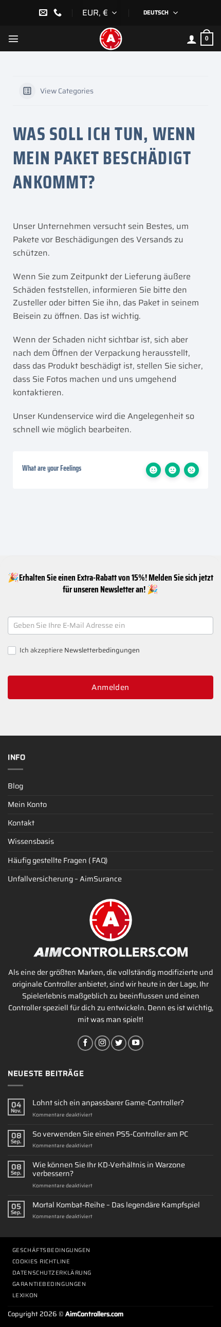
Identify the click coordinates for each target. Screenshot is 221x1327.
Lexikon (25, 1295)
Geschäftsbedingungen (51, 1250)
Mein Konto (27, 804)
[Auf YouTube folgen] (135, 1043)
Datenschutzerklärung (51, 1272)
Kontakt (21, 823)
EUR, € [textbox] (95, 12)
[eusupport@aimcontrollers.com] (44, 12)
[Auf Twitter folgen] (118, 1043)
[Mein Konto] (192, 39)
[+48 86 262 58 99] (58, 12)
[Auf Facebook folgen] (85, 1043)
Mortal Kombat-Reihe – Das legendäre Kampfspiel (116, 1205)
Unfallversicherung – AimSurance (65, 878)
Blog (15, 786)
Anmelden (110, 687)
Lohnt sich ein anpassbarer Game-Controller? (108, 1103)
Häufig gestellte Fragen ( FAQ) (57, 860)
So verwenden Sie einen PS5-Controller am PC (110, 1134)
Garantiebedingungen (49, 1284)
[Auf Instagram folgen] (102, 1043)
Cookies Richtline (41, 1261)
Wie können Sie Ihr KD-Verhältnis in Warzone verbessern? (108, 1170)
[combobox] (100, 13)
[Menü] (13, 38)
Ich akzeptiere (79, 650)
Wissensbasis (31, 841)
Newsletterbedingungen (102, 650)
